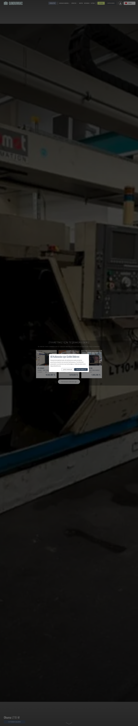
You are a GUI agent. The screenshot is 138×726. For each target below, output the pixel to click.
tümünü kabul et (81, 369)
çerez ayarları (67, 369)
